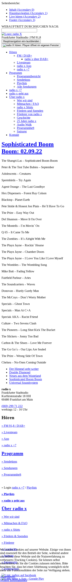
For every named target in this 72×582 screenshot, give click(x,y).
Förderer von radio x (29, 114)
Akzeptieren (7, 576)
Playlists (22, 83)
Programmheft (25, 128)
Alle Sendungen (26, 86)
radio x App (24, 66)
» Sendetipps (9, 461)
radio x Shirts (25, 107)
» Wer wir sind (10, 516)
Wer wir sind (24, 100)
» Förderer (8, 542)
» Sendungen (9, 468)
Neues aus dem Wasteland (25, 375)
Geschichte (23, 117)
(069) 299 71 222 (12, 406)
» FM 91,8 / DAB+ (13, 425)
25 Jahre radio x (26, 121)
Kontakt (14, 134)
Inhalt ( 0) (21, 9)
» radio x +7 (9, 445)
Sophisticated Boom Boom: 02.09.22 (28, 148)
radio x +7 (23, 69)
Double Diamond (19, 372)
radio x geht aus (18, 93)
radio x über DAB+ (36, 59)
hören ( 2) (25, 16)
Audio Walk (24, 124)
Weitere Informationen (13, 580)
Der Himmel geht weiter (24, 369)
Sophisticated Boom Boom (25, 379)
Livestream (23, 62)
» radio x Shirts (11, 529)
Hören (13, 52)
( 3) (22, 20)
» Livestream (9, 432)
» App (5, 438)
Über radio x (17, 97)
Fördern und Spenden (30, 110)
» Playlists (8, 494)
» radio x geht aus (13, 500)
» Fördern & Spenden (15, 536)
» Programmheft (11, 474)
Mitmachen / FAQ (28, 103)
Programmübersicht (29, 76)
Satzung (22, 131)
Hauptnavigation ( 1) (28, 13)
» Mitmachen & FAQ (14, 523)
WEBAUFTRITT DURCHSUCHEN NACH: (30, 26)
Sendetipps (23, 79)
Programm (15, 72)
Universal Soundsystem (23, 382)
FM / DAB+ (24, 55)
